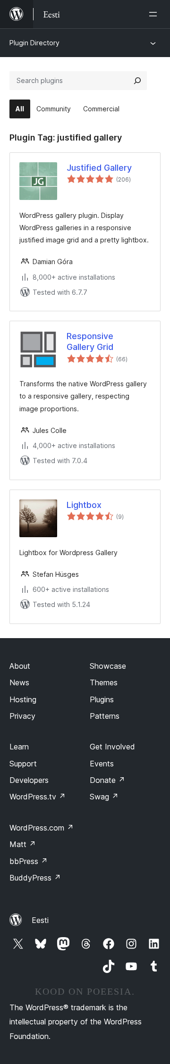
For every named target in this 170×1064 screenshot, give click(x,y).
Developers (29, 780)
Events (102, 763)
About (19, 666)
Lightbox (84, 505)
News (19, 682)
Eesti (40, 920)
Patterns (104, 716)
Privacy (22, 716)
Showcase (108, 666)
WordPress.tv (37, 796)
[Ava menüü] (155, 14)
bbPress (28, 861)
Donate (107, 780)
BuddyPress (35, 877)
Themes (104, 682)
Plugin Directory (34, 43)
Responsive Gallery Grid (90, 341)
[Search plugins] (137, 80)
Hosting (22, 699)
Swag (104, 796)
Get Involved (112, 746)
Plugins (102, 699)
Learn (19, 746)
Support (23, 763)
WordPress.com (41, 827)
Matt (22, 844)
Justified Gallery (99, 168)
